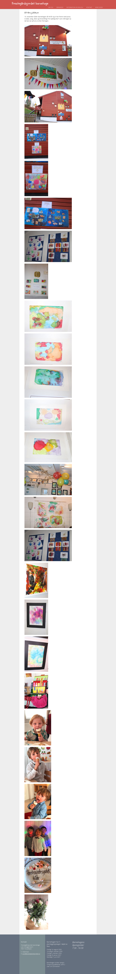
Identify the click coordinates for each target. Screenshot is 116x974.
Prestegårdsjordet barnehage (30, 3)
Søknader (59, 7)
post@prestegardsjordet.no (31, 954)
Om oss (50, 7)
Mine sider (99, 7)
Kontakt (89, 7)
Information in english (74, 7)
